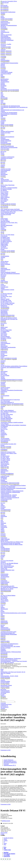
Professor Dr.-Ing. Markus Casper (9, 453)
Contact (2, 834)
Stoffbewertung (4, 583)
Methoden (3, 472)
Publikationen (4, 115)
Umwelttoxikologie (5, 548)
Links (2, 545)
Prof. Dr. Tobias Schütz (6, 329)
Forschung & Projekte (6, 143)
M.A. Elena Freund (5, 401)
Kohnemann (3, 525)
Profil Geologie (4, 281)
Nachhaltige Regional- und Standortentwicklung (12, 403)
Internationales (4, 653)
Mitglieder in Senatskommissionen (9, 25)
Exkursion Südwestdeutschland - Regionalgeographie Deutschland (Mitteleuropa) (13, 489)
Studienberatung (4, 470)
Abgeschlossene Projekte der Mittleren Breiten (11, 544)
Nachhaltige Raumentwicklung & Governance (11, 379)
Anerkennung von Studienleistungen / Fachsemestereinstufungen (9, 644)
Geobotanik (3, 229)
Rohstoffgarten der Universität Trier (9, 319)
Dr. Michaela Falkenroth (6, 293)
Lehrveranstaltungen (5, 170)
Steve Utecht (4, 335)
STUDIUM (3, 246)
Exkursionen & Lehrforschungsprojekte (10, 482)
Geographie (3, 56)
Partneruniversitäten (5, 681)
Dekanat (3, 17)
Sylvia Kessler (4, 236)
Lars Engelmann (4, 461)
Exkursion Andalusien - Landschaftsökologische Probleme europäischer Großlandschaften (12, 491)
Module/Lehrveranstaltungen (7, 136)
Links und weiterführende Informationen (10, 273)
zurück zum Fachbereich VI (7, 402)
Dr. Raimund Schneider (6, 189)
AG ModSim (4, 478)
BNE (2, 75)
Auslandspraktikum (5, 692)
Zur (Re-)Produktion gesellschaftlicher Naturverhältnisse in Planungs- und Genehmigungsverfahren (14, 366)
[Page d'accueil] (5, 2)
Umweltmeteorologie (6, 509)
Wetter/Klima (4, 516)
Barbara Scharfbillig (5, 264)
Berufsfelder (3, 85)
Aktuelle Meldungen (8, 760)
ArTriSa (2, 154)
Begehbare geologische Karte (7, 315)
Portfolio (3, 83)
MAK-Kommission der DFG (7, 586)
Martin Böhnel (4, 371)
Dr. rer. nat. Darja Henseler (7, 560)
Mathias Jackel (4, 327)
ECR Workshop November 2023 (8, 444)
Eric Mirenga (4, 190)
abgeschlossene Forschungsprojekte (9, 147)
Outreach (3, 64)
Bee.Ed (2, 152)
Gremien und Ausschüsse (7, 18)
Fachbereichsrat (4, 21)
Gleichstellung (4, 28)
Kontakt (2, 122)
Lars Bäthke (3, 332)
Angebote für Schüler (6, 46)
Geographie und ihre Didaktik (8, 250)
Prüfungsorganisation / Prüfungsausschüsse (11, 651)
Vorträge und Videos (5, 132)
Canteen (5, 840)
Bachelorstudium (5, 79)
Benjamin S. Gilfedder (6, 338)
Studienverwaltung (5, 641)
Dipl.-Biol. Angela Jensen (7, 414)
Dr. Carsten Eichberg (6, 240)
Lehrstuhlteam (4, 449)
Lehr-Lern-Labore (5, 148)
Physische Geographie (6, 446)
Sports (5, 843)
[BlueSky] (4, 859)
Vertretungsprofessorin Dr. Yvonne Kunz (10, 399)
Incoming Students (5, 682)
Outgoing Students (5, 686)
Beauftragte (3, 26)
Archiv (2, 16)
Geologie (3, 277)
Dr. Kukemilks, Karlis (6, 300)
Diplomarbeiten (4, 313)
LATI (2, 606)
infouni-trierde (4, 832)
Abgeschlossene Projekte (6, 181)
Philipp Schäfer (4, 244)
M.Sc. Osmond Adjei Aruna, (7, 566)
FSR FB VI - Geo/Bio (6, 44)
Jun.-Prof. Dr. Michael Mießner (8, 595)
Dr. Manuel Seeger (5, 456)
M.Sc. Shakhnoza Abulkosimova (8, 411)
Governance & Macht (6, 73)
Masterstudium (4, 80)
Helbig (2, 524)
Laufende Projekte (5, 476)
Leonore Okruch (4, 600)
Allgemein (3, 49)
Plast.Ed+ (3, 431)
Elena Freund (4, 374)
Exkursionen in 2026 (5, 750)
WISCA (2, 364)
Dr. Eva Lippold (4, 191)
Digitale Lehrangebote (6, 140)
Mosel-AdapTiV (4, 389)
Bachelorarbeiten (5, 309)
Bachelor (3, 625)
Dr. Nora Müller (4, 220)
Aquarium (3, 118)
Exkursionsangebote (5, 629)
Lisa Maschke (4, 598)
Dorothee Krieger (5, 242)
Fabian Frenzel (4, 218)
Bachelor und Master (5, 647)
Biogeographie (4, 97)
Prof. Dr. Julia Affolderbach (7, 410)
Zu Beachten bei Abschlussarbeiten (9, 112)
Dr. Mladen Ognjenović (6, 241)
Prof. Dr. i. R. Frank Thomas (7, 234)
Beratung (3, 84)
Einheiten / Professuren (6, 50)
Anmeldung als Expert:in (6, 158)
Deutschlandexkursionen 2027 (8, 633)
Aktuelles (3, 13)
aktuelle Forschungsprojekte (7, 146)
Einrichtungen (4, 142)
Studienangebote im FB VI (10, 761)
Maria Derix (3, 226)
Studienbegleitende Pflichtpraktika (9, 634)
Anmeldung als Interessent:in (7, 156)
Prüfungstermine (4, 574)
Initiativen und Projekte (6, 34)
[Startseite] (9, 1)
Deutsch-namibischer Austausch (8, 272)
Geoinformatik (4, 500)
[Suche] (1, 700)
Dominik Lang (4, 262)
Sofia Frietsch (4, 334)
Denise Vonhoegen (5, 197)
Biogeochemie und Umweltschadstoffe (10, 89)
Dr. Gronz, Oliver (5, 457)
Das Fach (3, 127)
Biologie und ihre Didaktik (7, 124)
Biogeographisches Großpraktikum (9, 114)
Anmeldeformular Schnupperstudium (9, 63)
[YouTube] (6, 859)
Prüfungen (3, 138)
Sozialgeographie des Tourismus (8, 203)
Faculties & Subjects (8, 837)
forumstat (3, 480)
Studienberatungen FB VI (10, 765)
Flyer (2, 674)
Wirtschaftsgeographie (6, 590)
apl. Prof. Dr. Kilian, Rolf (7, 304)
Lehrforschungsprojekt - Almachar (9, 494)
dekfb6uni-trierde (6, 820)
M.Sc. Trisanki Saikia (6, 417)
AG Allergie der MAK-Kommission (9, 587)
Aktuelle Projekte (5, 179)
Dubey (2, 521)
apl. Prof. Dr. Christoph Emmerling (9, 187)
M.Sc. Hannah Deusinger (7, 567)
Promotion (3, 649)
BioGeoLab (3, 151)
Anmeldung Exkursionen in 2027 (8, 631)
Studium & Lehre (5, 466)
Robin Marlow (4, 596)
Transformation (4, 71)
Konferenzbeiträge (5, 582)
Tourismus (3, 69)
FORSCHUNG (4, 245)
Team (2, 33)
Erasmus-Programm (5, 677)
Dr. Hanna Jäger (4, 413)
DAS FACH (4, 323)
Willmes (2, 529)
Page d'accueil (4, 5)
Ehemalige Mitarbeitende (6, 225)
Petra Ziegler (4, 201)
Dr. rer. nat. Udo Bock (6, 564)
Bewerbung (3, 689)
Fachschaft (3, 41)
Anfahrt (2, 123)
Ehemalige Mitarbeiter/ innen (7, 570)
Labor (2, 178)
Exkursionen (4, 88)
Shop (5, 844)
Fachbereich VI (4, 705)
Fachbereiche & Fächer (6, 704)
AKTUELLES (4, 248)
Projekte (2, 354)
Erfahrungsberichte (5, 690)
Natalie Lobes (4, 568)
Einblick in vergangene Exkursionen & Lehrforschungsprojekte (10, 498)
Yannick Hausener (5, 464)
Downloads (3, 693)
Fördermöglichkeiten (5, 37)
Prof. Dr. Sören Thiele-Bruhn (7, 185)
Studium (3, 76)
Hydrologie (3, 320)
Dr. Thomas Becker (5, 238)
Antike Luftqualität (5, 539)
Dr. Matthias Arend (5, 237)
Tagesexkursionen (5, 493)
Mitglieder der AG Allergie (7, 588)
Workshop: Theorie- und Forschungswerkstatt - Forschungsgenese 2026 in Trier (12, 211)
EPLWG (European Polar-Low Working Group (12, 541)
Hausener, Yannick (5, 299)
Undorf (2, 528)
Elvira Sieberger (4, 199)
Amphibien (3, 120)
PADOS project (4, 540)
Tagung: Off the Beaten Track (8, 213)
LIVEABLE (4, 427)
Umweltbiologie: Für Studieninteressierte (10, 105)
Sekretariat (3, 186)
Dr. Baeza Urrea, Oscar (6, 296)
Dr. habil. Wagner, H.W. (6, 301)
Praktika (2, 87)
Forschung (3, 67)
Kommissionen (4, 24)
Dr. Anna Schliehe (5, 375)
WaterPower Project (5, 387)
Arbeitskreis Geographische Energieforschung (11, 390)
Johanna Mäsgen (5, 261)
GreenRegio (3, 433)
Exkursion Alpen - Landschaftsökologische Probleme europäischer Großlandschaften (13, 486)
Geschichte (3, 45)
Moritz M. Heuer (5, 462)
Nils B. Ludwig (4, 599)
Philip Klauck (4, 198)
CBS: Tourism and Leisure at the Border (10, 209)
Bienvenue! (3, 159)
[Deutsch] (3, 696)
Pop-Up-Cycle (4, 429)
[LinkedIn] (10, 859)
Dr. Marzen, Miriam (5, 458)
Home (2, 100)
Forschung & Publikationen (7, 473)
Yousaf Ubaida (4, 195)
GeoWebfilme (4, 481)
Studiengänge (4, 171)
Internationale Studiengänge (10, 762)
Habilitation (3, 650)
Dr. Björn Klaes (4, 194)
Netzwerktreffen (4, 36)
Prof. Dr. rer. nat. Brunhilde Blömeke (9, 563)
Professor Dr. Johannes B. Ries (8, 452)
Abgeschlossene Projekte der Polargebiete (10, 543)
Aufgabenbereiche (5, 32)
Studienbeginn (4, 621)
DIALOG (3, 604)
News (2, 93)
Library (5, 839)
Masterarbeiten (4, 174)
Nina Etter (3, 372)
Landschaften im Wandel (6, 72)
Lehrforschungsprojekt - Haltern (8, 496)
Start (2, 92)
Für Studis (3, 103)
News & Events (4, 206)
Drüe (2, 520)
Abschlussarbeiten (5, 81)
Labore (2, 284)
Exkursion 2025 (4, 287)
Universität (3, 703)
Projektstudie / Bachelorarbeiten (8, 347)
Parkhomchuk (4, 527)
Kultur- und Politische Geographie (9, 358)
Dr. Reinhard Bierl (5, 331)
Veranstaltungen (4, 441)
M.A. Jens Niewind (5, 415)
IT (4, 842)
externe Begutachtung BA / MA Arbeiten (10, 646)
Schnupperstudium (5, 60)
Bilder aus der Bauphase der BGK (9, 317)
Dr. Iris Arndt (4, 295)
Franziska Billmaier (5, 336)
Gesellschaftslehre (5, 256)
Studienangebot (4, 575)
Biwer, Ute (3, 297)
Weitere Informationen (6, 38)
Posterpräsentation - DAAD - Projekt (9, 676)
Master (2, 626)
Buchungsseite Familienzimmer (8, 12)
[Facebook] (2, 859)
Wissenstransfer (4, 608)
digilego (2, 430)
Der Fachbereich (4, 6)
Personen (3, 65)
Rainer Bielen (4, 465)
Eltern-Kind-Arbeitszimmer (7, 40)
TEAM (2, 232)
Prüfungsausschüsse (5, 22)
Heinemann (3, 523)
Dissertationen (4, 311)
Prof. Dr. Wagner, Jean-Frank (7, 303)
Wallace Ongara (4, 193)
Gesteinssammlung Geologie (7, 289)
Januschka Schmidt (5, 221)
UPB (2, 116)
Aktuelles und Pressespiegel (7, 131)
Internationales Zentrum (6, 685)
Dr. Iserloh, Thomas (5, 460)
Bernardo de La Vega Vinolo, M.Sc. (9, 222)
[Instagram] (8, 859)
